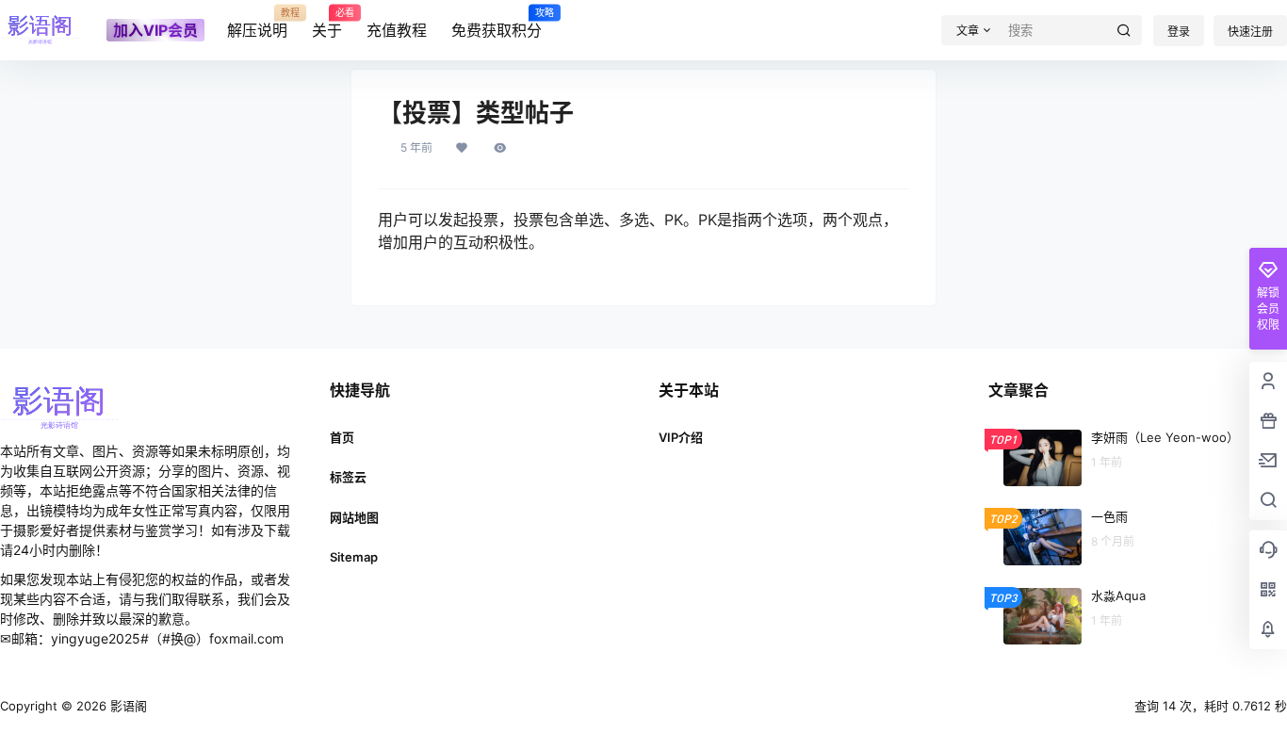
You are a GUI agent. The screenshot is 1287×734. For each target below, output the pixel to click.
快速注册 (1250, 31)
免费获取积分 (496, 24)
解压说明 (257, 24)
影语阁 (126, 705)
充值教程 (397, 30)
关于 (327, 24)
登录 (1178, 31)
